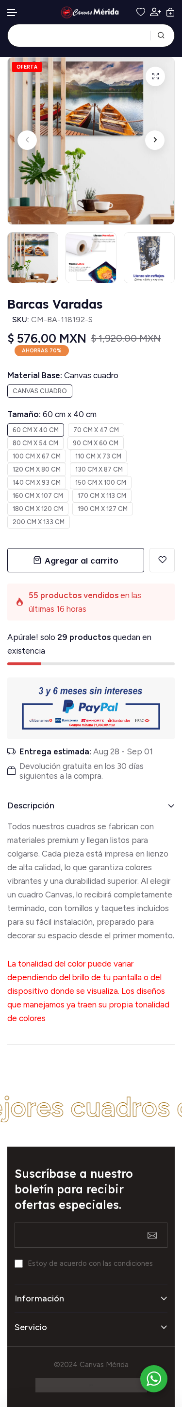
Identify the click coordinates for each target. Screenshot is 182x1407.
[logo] (91, 12)
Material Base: (62, 375)
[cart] (170, 12)
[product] (155, 76)
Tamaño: (52, 414)
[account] (155, 12)
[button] (12, 13)
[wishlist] (140, 12)
